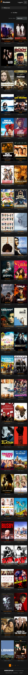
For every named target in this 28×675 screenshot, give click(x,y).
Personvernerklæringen (19, 670)
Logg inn (20, 2)
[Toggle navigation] (25, 2)
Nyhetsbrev (15, 672)
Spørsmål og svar (9, 672)
